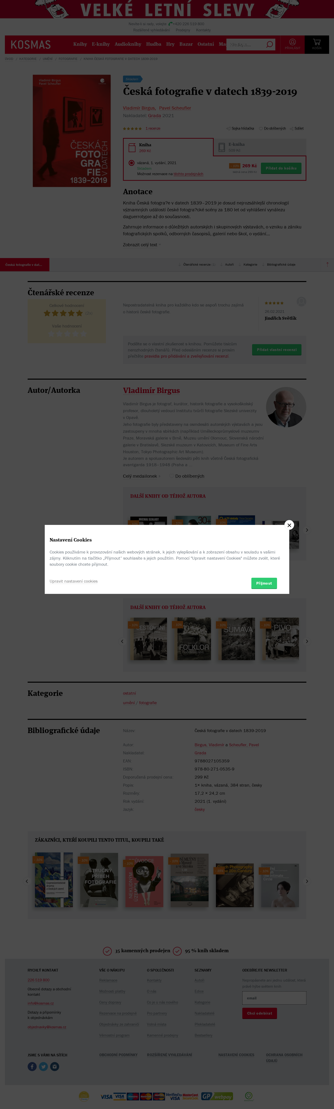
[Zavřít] (289, 525)
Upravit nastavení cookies (74, 581)
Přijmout (264, 583)
